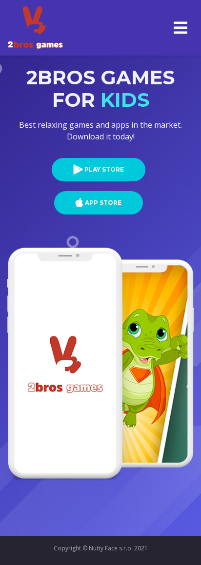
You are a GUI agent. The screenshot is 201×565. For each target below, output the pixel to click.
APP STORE (103, 202)
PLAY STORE (104, 169)
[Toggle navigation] (180, 28)
